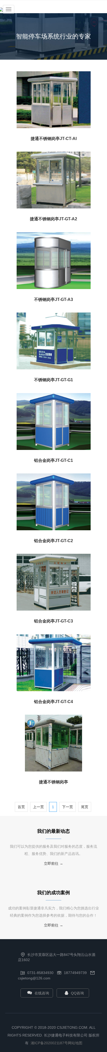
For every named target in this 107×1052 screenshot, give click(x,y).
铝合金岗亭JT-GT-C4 (53, 701)
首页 (21, 807)
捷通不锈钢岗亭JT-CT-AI (54, 138)
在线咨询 (42, 993)
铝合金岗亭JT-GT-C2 (53, 541)
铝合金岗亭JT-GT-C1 (53, 460)
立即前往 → (53, 863)
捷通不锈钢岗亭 (53, 782)
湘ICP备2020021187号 (49, 1043)
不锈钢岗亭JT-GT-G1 (53, 380)
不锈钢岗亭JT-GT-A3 (53, 299)
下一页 (67, 807)
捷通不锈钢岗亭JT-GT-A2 (53, 219)
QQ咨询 (77, 993)
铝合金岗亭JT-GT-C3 (53, 621)
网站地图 (75, 1043)
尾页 (84, 807)
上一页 (38, 807)
